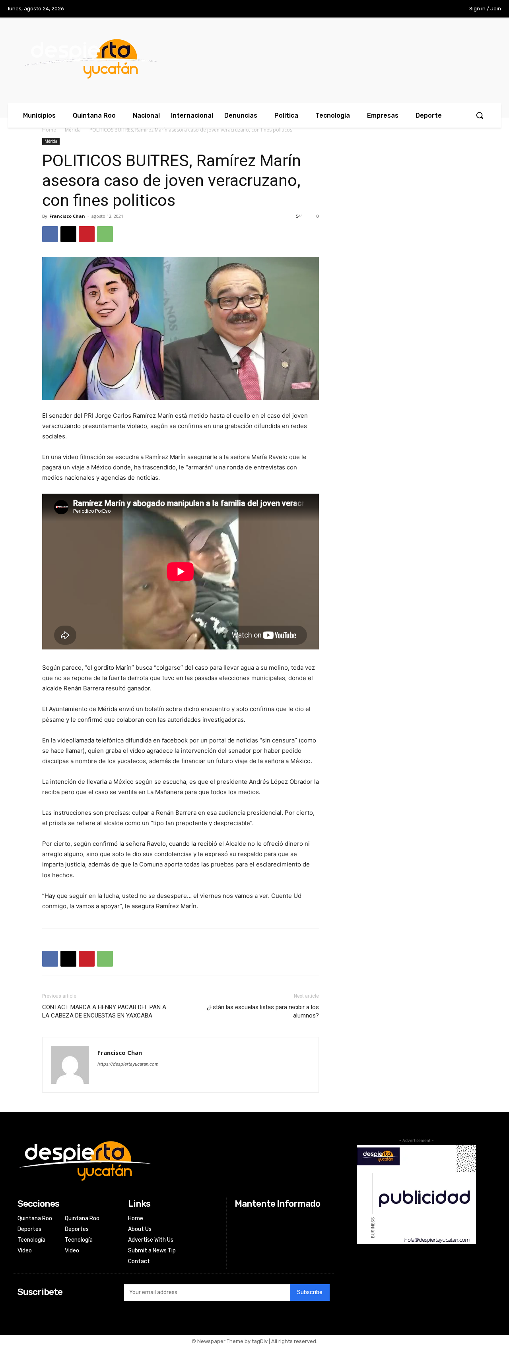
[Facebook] (391, 9)
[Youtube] (441, 9)
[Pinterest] (87, 234)
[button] (480, 115)
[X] (424, 9)
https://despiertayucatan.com (128, 1064)
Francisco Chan (67, 216)
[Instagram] (408, 9)
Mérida (73, 129)
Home (49, 129)
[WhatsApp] (105, 234)
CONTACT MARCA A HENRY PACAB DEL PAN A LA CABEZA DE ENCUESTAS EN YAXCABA (104, 1011)
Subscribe (309, 1292)
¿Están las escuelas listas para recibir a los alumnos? (263, 1011)
